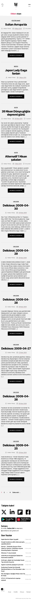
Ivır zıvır (16, 201)
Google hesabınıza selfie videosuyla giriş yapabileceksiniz (12, 543)
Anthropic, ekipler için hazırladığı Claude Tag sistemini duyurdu (12, 561)
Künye (22, 592)
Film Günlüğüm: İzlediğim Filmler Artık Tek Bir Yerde (13, 574)
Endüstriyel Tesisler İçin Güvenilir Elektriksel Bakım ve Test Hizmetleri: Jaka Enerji (13, 569)
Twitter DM (10, 528)
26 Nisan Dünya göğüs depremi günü (16, 113)
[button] (8, 519)
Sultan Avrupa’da (16, 24)
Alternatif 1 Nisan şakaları (16, 158)
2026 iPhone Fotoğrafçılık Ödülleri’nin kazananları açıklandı (12, 556)
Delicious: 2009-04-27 (16, 348)
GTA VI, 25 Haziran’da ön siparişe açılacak (10, 579)
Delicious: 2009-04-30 (16, 207)
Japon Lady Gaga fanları (16, 72)
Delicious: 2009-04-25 (16, 447)
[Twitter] (4, 512)
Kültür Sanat (16, 20)
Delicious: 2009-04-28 (16, 301)
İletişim (28, 592)
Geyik (16, 107)
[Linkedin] (12, 512)
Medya (16, 66)
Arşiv (9, 592)
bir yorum (28, 28)
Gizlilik (16, 592)
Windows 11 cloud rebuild (8, 553)
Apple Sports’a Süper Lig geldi (9, 539)
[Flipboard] (20, 512)
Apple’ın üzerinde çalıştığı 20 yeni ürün (12, 564)
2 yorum (28, 118)
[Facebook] (28, 512)
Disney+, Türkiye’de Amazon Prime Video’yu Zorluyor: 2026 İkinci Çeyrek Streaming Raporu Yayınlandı (12, 548)
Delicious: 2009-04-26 (16, 398)
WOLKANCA (16, 4)
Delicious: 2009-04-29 (16, 252)
